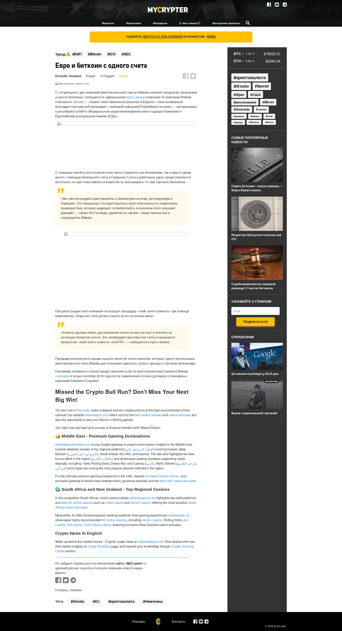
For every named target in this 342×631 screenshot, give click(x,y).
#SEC (126, 54)
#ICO (111, 54)
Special (263, 86)
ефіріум (239, 122)
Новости (108, 23)
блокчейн (243, 109)
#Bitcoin (94, 54)
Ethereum (254, 122)
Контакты (178, 621)
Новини (75, 76)
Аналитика (133, 23)
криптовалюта (122, 601)
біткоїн (78, 601)
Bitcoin (269, 102)
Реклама (138, 621)
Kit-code (281, 626)
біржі (240, 94)
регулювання (246, 102)
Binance (270, 122)
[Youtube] (277, 5)
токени (261, 109)
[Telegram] (285, 5)
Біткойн (61, 76)
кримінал (239, 116)
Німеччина (154, 601)
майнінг (255, 116)
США (256, 94)
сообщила (62, 376)
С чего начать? (189, 23)
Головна (61, 590)
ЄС (97, 601)
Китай (270, 116)
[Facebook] (269, 5)
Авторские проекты (226, 23)
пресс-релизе (136, 97)
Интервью (160, 23)
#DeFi (77, 54)
